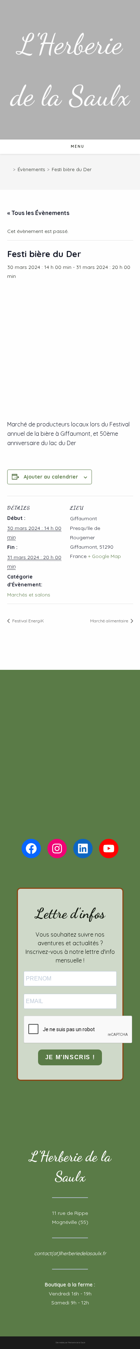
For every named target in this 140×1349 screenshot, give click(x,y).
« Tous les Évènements (38, 212)
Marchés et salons (28, 594)
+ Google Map (104, 556)
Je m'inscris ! (70, 1057)
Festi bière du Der (72, 169)
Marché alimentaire (109, 620)
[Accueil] (9, 169)
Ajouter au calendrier (51, 477)
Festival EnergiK (27, 620)
